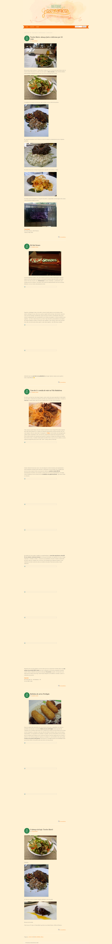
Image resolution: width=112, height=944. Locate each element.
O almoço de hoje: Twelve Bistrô (41, 829)
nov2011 (27, 39)
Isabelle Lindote (35, 247)
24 (27, 694)
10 (29, 936)
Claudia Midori (35, 40)
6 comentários (63, 382)
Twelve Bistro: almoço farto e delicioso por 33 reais (46, 38)
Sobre (37, 26)
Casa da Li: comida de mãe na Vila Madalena (46, 390)
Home (26, 26)
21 (27, 830)
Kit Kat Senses (35, 245)
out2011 (27, 247)
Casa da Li (26, 677)
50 (38, 936)
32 (32, 936)
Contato (32, 26)
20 (30, 936)
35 (35, 936)
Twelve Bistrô (27, 229)
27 (27, 245)
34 (34, 936)
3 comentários (63, 237)
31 (31, 936)
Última (42, 936)
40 (37, 936)
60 (39, 936)
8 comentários (63, 821)
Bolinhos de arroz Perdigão (39, 694)
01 (27, 37)
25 (27, 390)
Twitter (48, 433)
